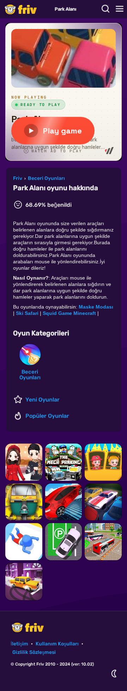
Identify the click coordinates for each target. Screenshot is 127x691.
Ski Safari (27, 313)
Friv (26, 9)
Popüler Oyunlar (47, 415)
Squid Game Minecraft (69, 313)
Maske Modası (96, 307)
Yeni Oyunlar (42, 399)
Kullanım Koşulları (57, 644)
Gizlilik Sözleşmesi (34, 652)
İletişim (19, 644)
